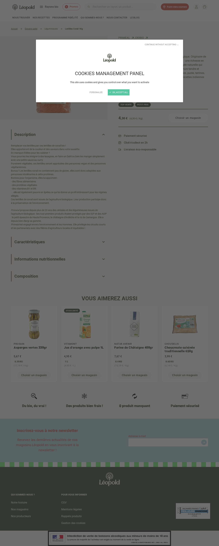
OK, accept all (120, 92)
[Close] (109, 273)
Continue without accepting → (162, 44)
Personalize (96, 92)
